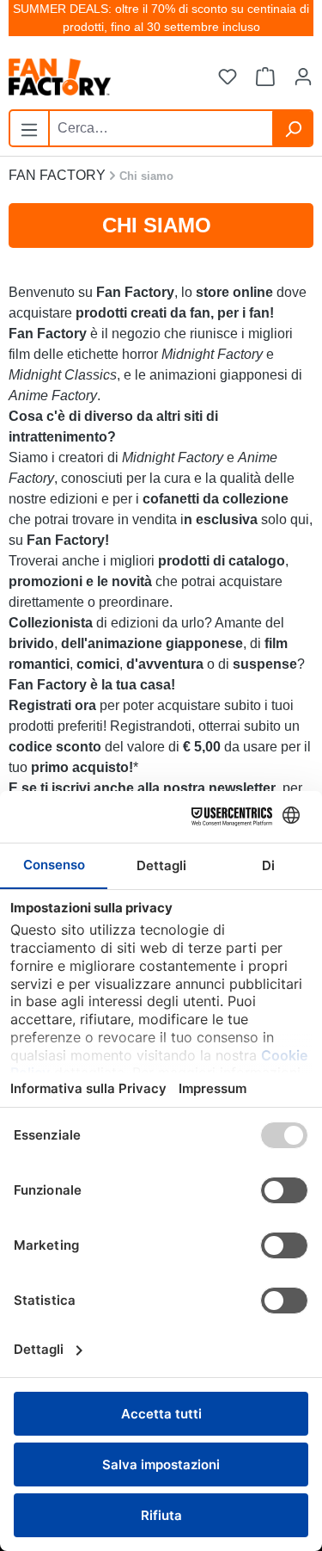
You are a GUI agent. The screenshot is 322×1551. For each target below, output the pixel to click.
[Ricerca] (292, 128)
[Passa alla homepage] (94, 77)
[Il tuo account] (303, 77)
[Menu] (29, 126)
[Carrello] (265, 77)
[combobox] (160, 128)
